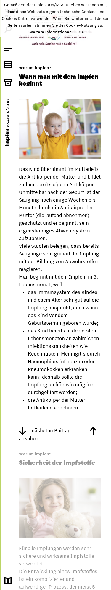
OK (81, 32)
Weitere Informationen (50, 32)
